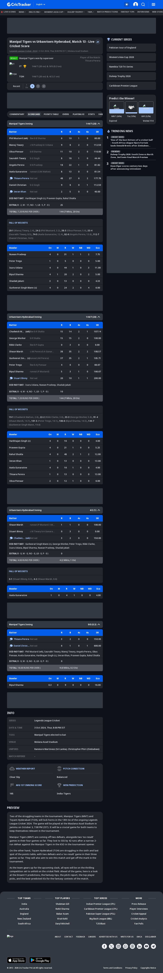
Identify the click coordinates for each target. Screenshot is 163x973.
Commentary (17, 114)
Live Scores (10, 11)
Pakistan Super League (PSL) (100, 913)
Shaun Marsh (16, 351)
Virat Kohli (62, 918)
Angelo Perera (16, 164)
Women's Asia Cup (53, 12)
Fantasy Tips (127, 11)
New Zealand (24, 918)
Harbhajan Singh (19, 440)
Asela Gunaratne (18, 171)
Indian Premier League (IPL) (100, 903)
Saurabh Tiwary (17, 158)
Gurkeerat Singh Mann (23, 287)
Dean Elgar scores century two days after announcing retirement (129, 167)
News (21, 12)
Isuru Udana (15, 267)
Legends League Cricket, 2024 (23, 51)
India (24, 903)
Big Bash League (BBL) (100, 918)
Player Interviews (139, 908)
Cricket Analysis (139, 918)
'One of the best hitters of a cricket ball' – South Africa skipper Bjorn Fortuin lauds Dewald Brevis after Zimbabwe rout (131, 142)
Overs (65, 114)
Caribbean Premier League (123, 85)
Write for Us (127, 936)
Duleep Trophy (75, 12)
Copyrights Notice (148, 967)
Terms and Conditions (112, 967)
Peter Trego (15, 260)
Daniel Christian (17, 184)
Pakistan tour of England (122, 47)
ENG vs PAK (34, 12)
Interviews (143, 11)
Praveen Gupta (54, 198)
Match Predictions (107, 11)
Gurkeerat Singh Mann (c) (38, 543)
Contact (68, 936)
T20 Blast (100, 923)
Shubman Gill (62, 903)
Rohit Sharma (62, 908)
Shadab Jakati (16, 280)
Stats (91, 114)
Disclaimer (150, 936)
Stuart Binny (20, 378)
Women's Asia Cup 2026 (121, 57)
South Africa (24, 923)
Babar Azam (62, 913)
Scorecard (34, 114)
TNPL (90, 12)
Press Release (139, 903)
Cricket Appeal (138, 913)
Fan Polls (138, 923)
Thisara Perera (92, 60)
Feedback (80, 936)
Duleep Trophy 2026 (120, 76)
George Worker (17, 338)
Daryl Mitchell (62, 923)
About (58, 936)
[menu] (153, 4)
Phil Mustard (16, 138)
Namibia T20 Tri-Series (121, 66)
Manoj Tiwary (16, 144)
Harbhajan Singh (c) (35, 198)
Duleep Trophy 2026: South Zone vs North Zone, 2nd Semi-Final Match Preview (131, 156)
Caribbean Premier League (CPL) (100, 908)
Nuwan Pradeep (17, 254)
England (24, 913)
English (39, 4)
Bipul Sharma (16, 274)
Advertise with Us (108, 936)
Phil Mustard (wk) (34, 651)
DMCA (139, 936)
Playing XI (78, 114)
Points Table (51, 114)
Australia (24, 908)
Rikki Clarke (15, 344)
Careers (92, 936)
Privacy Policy (131, 967)
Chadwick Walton (18, 331)
